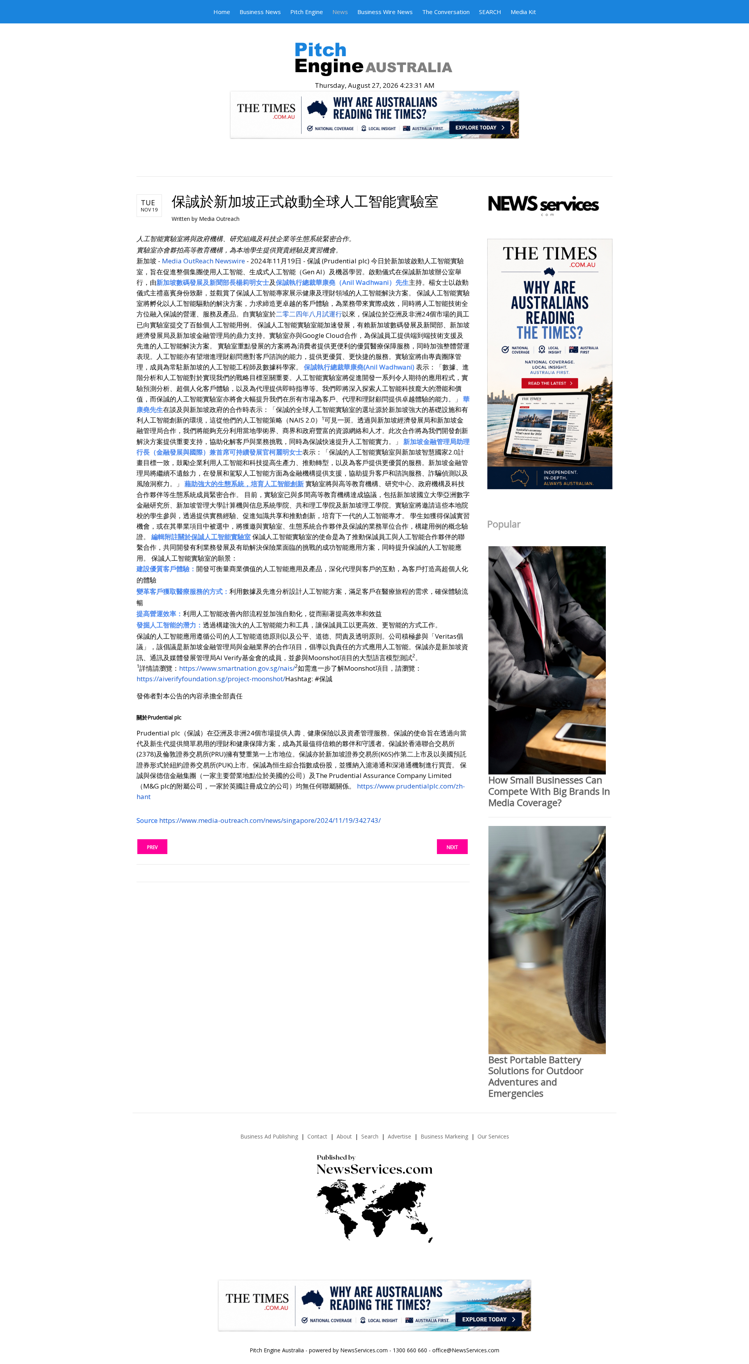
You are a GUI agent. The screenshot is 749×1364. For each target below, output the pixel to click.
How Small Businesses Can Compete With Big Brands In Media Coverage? (549, 791)
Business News (260, 12)
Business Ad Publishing (269, 1136)
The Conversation (446, 12)
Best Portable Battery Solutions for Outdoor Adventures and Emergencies (536, 1076)
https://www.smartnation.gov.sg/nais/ (237, 668)
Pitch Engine (306, 12)
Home (221, 12)
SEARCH (490, 12)
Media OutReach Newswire (203, 260)
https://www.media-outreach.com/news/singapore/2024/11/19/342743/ (270, 820)
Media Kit (523, 12)
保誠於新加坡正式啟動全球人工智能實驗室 (305, 201)
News (340, 12)
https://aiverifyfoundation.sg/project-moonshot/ (211, 678)
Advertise (399, 1136)
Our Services (493, 1136)
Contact (317, 1136)
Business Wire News (385, 12)
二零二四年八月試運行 (309, 313)
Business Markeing (444, 1136)
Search (369, 1136)
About (344, 1136)
